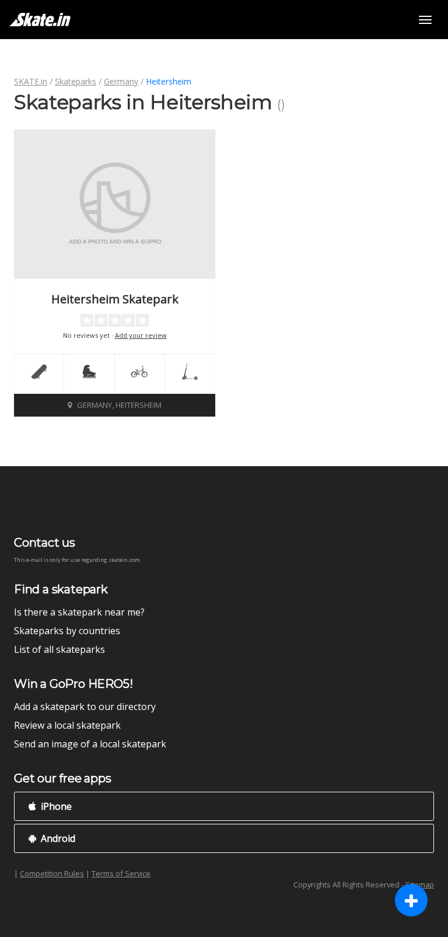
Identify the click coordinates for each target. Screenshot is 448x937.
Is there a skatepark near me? (79, 612)
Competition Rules (52, 873)
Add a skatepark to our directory (85, 706)
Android (56, 838)
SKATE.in (30, 81)
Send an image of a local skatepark (90, 743)
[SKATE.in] (40, 20)
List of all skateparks (59, 649)
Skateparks (75, 81)
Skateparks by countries (67, 630)
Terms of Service (121, 873)
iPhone (55, 806)
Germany (121, 81)
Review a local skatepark (67, 725)
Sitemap (419, 884)
